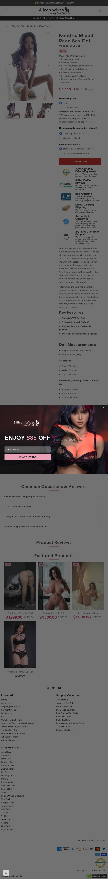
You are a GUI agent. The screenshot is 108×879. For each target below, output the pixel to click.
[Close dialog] (103, 407)
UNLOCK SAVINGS (27, 457)
